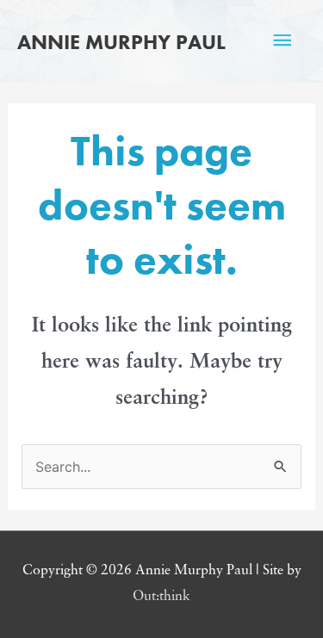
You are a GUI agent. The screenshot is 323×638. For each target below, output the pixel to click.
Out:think (161, 597)
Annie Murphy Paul (121, 41)
